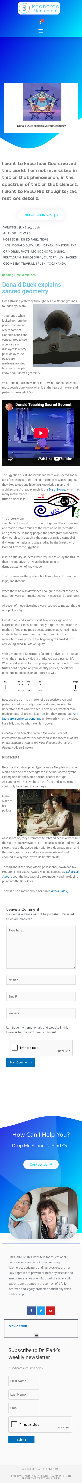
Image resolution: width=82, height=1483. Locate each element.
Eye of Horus (57, 489)
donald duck (23, 245)
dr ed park (29, 239)
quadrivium (54, 257)
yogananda (56, 263)
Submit (21, 1439)
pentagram (12, 257)
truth (41, 263)
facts (25, 251)
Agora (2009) (59, 891)
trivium (27, 263)
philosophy (32, 257)
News (44, 239)
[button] (41, 31)
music (59, 251)
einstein (62, 245)
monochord (41, 251)
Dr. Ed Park (44, 245)
